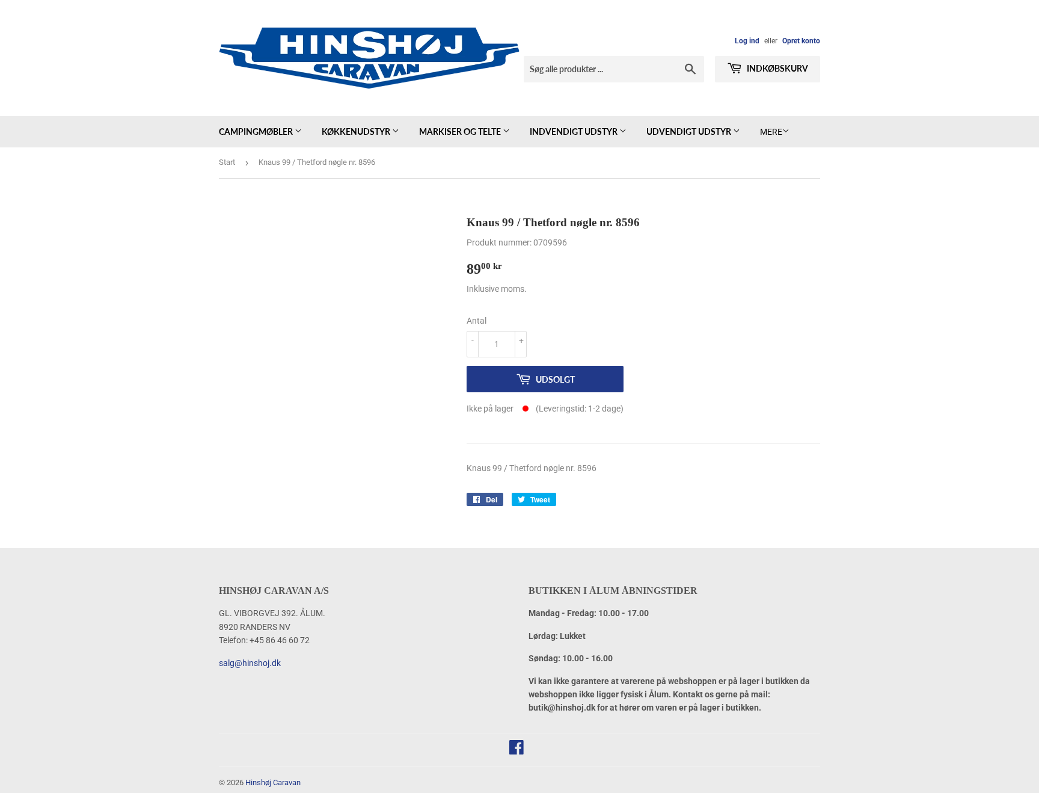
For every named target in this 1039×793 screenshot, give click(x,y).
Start (227, 162)
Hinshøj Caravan (273, 782)
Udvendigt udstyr (689, 131)
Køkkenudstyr (357, 131)
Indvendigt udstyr (574, 131)
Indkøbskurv (776, 68)
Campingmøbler (257, 131)
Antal (476, 321)
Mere (771, 132)
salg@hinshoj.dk (250, 663)
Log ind (747, 41)
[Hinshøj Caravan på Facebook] (516, 750)
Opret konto (801, 41)
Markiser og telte (461, 131)
